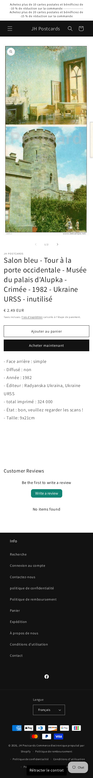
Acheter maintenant (46, 345)
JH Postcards (27, 745)
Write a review (46, 493)
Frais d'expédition (32, 317)
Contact (16, 655)
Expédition (18, 621)
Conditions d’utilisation (69, 759)
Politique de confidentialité (31, 759)
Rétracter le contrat (47, 770)
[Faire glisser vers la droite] (57, 244)
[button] (9, 28)
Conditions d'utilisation (29, 644)
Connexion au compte (27, 565)
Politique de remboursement (33, 599)
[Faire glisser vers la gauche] (35, 244)
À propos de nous (24, 633)
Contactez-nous (22, 577)
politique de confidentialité (32, 588)
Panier (15, 610)
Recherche (18, 554)
